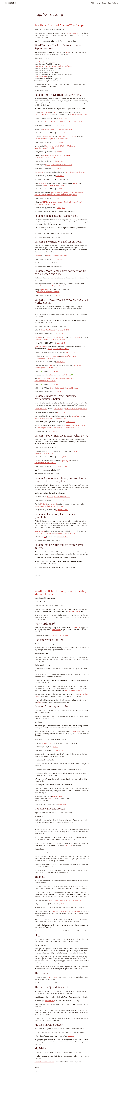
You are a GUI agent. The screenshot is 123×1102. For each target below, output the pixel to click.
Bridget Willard (10, 3)
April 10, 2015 (62, 904)
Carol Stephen (56, 630)
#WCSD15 (50, 798)
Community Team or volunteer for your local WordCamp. (51, 286)
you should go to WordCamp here (58, 635)
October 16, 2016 (61, 457)
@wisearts (61, 202)
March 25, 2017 (54, 384)
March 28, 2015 (60, 750)
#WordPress (75, 416)
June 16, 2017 (61, 208)
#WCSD (74, 356)
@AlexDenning (46, 155)
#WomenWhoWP (56, 195)
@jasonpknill (76, 337)
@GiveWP (39, 337)
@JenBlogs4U (73, 136)
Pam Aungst (76, 628)
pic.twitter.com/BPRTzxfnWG (49, 358)
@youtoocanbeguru (51, 202)
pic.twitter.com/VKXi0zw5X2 (61, 349)
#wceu (36, 157)
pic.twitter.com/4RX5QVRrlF (71, 427)
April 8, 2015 (62, 804)
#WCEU (45, 185)
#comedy (77, 425)
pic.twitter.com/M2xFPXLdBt (45, 453)
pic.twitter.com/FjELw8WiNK (47, 381)
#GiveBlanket (67, 375)
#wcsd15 (55, 747)
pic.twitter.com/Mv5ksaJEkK (47, 463)
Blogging (40, 702)
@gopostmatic (46, 129)
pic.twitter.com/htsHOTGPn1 (62, 497)
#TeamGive (38, 255)
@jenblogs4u (67, 202)
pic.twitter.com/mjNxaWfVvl (69, 195)
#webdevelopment (69, 425)
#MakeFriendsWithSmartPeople (49, 506)
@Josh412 (54, 504)
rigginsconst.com (53, 977)
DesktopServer (76, 731)
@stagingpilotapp (48, 136)
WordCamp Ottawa (41, 77)
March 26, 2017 (60, 362)
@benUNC (44, 330)
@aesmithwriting (58, 409)
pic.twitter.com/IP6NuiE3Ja (47, 204)
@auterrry (71, 193)
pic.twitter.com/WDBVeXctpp (69, 388)
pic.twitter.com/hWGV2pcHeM (47, 157)
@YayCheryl (63, 146)
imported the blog (50, 1001)
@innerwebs (67, 155)
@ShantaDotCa (49, 122)
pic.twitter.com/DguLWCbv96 (58, 255)
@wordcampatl (45, 112)
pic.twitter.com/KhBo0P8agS (78, 172)
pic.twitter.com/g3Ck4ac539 (78, 409)
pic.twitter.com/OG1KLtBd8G (47, 148)
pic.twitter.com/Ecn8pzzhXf (49, 368)
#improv (40, 427)
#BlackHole (62, 900)
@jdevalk (47, 165)
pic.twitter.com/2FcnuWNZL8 (62, 138)
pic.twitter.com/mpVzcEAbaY (63, 129)
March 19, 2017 (63, 118)
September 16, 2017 (62, 537)
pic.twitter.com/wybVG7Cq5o (78, 114)
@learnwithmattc (40, 531)
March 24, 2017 (54, 371)
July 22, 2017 (61, 412)
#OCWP (37, 204)
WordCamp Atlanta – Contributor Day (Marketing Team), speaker (54, 66)
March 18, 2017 (60, 343)
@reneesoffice (55, 193)
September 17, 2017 (62, 466)
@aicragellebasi (63, 193)
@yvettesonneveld (56, 155)
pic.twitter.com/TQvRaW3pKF (74, 900)
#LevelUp (37, 506)
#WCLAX (74, 183)
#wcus (53, 129)
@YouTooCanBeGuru (41, 114)
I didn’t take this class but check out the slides (66, 911)
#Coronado (38, 368)
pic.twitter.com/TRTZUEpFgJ (73, 122)
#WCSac (61, 506)
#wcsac (37, 463)
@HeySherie (55, 146)
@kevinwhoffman (66, 356)
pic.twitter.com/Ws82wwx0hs (50, 292)
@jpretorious (62, 136)
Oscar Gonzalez (68, 845)
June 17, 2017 (60, 161)
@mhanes (56, 122)
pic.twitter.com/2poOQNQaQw (63, 165)
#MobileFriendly (53, 900)
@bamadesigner (50, 375)
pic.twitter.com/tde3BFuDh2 (57, 339)
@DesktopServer (46, 743)
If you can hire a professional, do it (44, 1062)
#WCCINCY (50, 497)
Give (67, 52)
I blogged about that (74, 611)
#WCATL (55, 112)
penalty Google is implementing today (75, 690)
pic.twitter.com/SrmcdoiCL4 (56, 185)
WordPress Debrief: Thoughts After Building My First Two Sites (61, 592)
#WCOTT (62, 122)
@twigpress (42, 183)
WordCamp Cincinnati (71, 33)
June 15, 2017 (60, 259)
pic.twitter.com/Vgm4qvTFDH (60, 330)
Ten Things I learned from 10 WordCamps (59, 25)
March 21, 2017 (60, 295)
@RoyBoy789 (44, 504)
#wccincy (74, 451)
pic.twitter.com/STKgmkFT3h (66, 533)
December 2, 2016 (61, 133)
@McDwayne (40, 172)
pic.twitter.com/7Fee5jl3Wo (60, 418)
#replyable (50, 138)
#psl (36, 453)
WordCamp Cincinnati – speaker (45, 62)
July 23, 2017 (60, 125)
